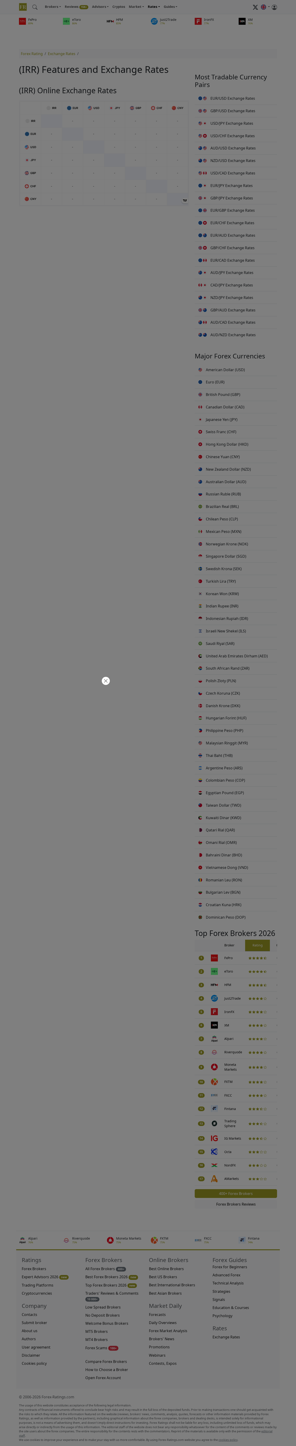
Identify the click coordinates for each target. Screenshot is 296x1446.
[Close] (105, 681)
